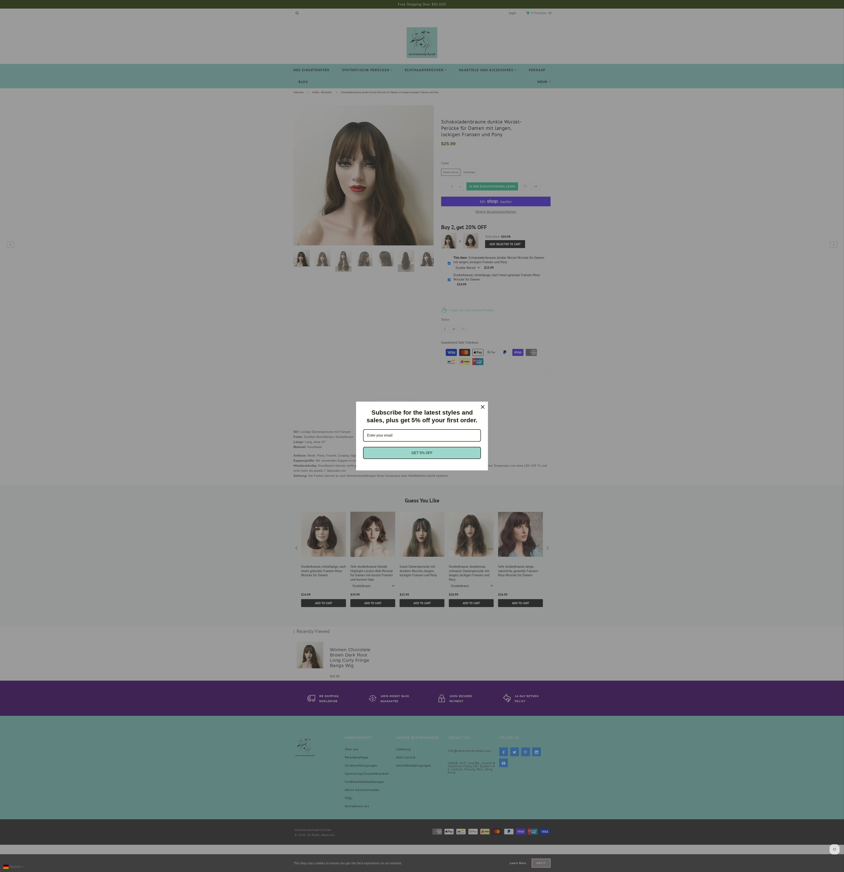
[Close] (482, 407)
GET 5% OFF (422, 453)
